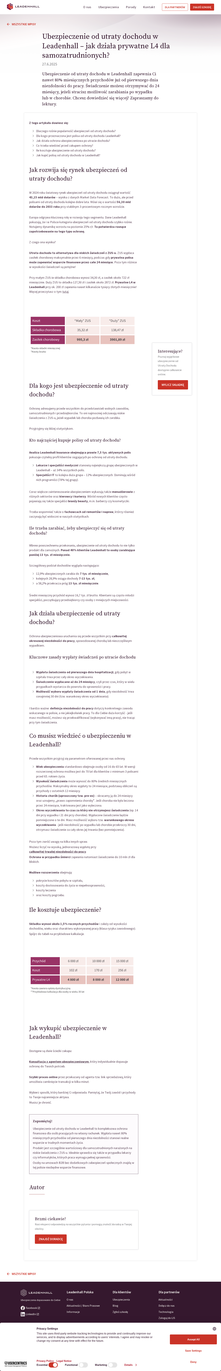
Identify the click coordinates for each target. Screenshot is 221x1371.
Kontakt (149, 7)
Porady (131, 7)
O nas (87, 7)
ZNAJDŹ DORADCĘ (51, 1239)
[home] (23, 6)
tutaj (65, 292)
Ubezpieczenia (108, 7)
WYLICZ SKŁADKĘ (173, 385)
